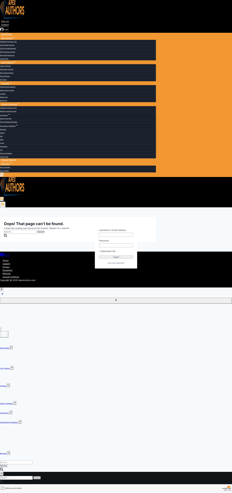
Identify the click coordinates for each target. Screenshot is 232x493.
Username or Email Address (112, 230)
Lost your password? (116, 263)
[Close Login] (1, 289)
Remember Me (108, 251)
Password (104, 240)
